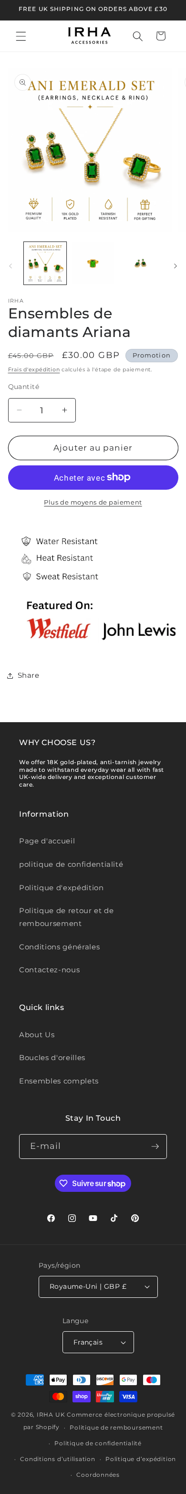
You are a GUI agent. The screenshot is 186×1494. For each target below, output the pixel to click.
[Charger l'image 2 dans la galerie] (93, 263)
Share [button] (29, 675)
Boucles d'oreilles (52, 1057)
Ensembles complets (59, 1080)
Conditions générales (59, 946)
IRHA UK (51, 1414)
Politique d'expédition (61, 887)
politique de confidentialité (71, 864)
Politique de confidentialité (98, 1443)
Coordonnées (97, 1474)
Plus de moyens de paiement (93, 502)
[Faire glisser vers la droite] (175, 265)
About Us (36, 1034)
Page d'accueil (47, 840)
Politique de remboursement (116, 1427)
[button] (21, 35)
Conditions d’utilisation (57, 1458)
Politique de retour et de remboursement (66, 917)
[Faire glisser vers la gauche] (10, 265)
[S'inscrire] (155, 1146)
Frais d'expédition (34, 369)
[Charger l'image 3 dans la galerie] (140, 263)
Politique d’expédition (140, 1458)
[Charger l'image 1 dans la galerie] (45, 263)
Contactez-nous (49, 969)
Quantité (24, 386)
